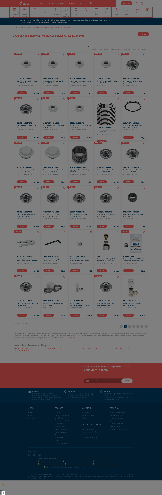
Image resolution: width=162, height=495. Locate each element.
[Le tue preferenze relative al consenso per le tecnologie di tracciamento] (3, 493)
